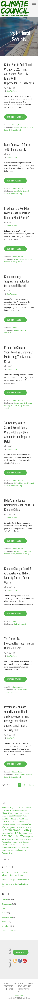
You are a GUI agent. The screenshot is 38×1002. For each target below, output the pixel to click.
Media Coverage (27, 833)
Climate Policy (18, 813)
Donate (9, 989)
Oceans (21, 839)
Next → (32, 785)
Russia (20, 262)
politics (14, 842)
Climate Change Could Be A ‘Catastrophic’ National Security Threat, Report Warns (18, 575)
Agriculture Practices (18, 808)
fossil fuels (18, 191)
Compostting (7, 904)
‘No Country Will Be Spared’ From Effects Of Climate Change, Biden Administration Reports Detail (17, 432)
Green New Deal (16, 827)
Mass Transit (7, 917)
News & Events (24, 986)
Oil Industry (27, 839)
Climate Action (9, 810)
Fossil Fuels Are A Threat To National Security (17, 147)
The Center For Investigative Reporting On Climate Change (19, 643)
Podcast (8, 842)
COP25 (26, 819)
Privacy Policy (19, 995)
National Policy (16, 405)
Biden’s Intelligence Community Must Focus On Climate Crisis (19, 505)
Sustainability (21, 845)
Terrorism (8, 333)
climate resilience (25, 259)
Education (16, 822)
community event (13, 818)
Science (14, 692)
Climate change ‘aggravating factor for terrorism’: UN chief (16, 281)
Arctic (16, 259)
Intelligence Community (22, 551)
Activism (6, 807)
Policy (20, 125)
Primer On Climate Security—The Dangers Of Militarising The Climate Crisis (18, 354)
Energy (4, 908)
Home (6, 983)
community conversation (16, 816)
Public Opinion (23, 842)
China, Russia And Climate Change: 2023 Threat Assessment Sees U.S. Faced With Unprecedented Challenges (19, 73)
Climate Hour (7, 813)
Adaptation (18, 690)
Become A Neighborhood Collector (15, 880)
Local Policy (16, 833)
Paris (4, 842)
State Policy (13, 845)
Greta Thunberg (26, 827)
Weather (27, 850)
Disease (10, 822)
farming (12, 824)
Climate (14, 125)
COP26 (16, 483)
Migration (22, 483)
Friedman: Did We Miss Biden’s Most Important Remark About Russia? (17, 213)
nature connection (10, 839)
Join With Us (20, 952)
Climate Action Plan (21, 810)
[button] (35, 3)
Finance (17, 824)
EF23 (21, 822)
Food (3, 913)
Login (17, 992)
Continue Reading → (15, 117)
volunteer (20, 850)
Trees (23, 847)
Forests (22, 824)
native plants (28, 836)
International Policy (16, 830)
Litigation (6, 833)
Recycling (5, 926)
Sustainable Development (11, 847)
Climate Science (19, 774)
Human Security (20, 127)
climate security (19, 403)
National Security (15, 130)
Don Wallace (12, 91)
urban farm (12, 850)
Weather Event (7, 853)
